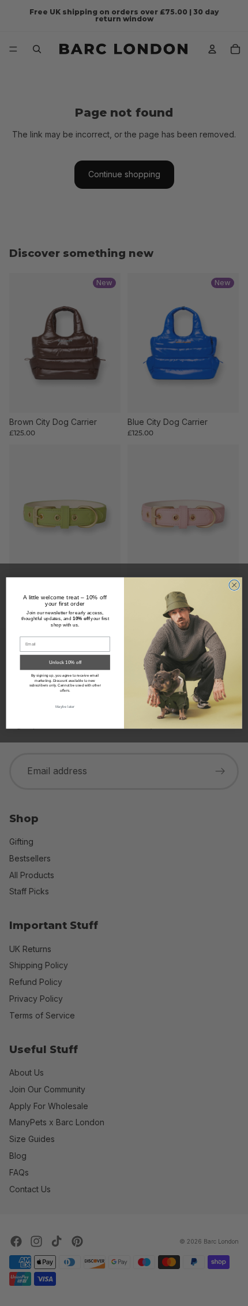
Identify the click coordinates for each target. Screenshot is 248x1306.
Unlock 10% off (65, 662)
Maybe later (65, 706)
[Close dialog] (234, 585)
